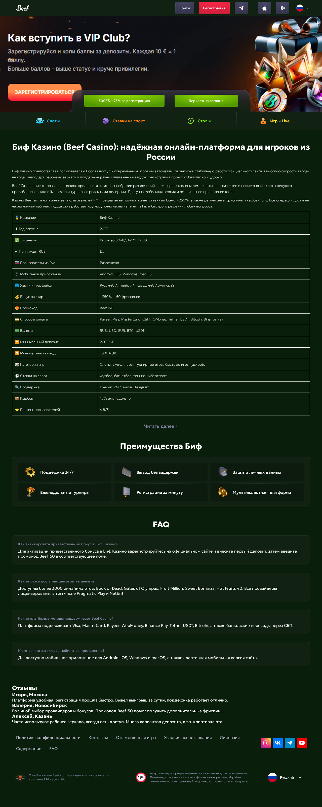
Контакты (98, 737)
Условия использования (188, 737)
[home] (22, 8)
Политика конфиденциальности (48, 737)
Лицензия (230, 737)
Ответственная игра (136, 737)
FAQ (53, 748)
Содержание (28, 748)
